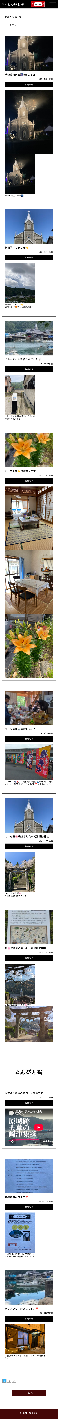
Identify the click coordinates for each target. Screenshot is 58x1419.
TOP (7, 16)
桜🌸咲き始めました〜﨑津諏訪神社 (25, 948)
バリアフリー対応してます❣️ (21, 1308)
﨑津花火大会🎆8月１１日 (20, 74)
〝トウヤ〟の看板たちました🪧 (23, 359)
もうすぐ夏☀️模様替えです (20, 471)
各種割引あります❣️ (16, 1197)
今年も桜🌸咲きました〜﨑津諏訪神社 (27, 836)
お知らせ (29, 84)
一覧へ (29, 1393)
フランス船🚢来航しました (20, 729)
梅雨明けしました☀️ (16, 247)
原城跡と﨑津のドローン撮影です (24, 1093)
